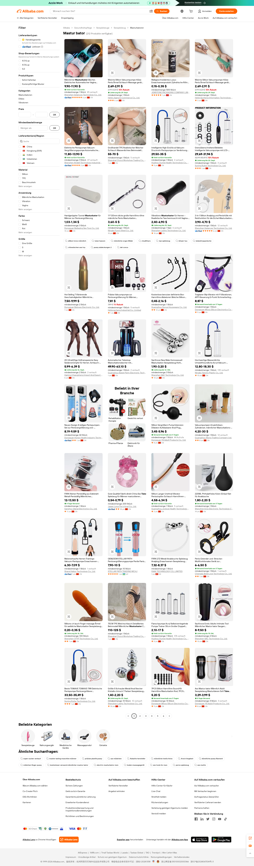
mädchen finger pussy (32, 765)
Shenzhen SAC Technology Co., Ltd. (167, 375)
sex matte (201, 765)
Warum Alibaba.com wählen (35, 785)
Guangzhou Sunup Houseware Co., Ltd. (169, 307)
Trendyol (156, 852)
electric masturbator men (107, 765)
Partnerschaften (201, 808)
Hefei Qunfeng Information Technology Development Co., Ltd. (214, 98)
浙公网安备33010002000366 (175, 861)
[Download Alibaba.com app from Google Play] (221, 839)
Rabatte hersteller (137, 759)
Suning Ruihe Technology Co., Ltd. (210, 165)
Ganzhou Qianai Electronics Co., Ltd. (80, 509)
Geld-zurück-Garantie (75, 791)
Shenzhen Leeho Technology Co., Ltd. (168, 230)
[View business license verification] (153, 861)
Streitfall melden (158, 797)
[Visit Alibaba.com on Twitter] (208, 819)
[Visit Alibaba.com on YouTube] (219, 819)
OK (54, 114)
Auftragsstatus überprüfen (206, 797)
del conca (124, 247)
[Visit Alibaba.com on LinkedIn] (202, 819)
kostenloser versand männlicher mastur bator (69, 765)
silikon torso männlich (77, 241)
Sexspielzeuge (102, 28)
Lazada (124, 852)
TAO (147, 852)
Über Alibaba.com (31, 779)
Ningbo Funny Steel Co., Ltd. (120, 230)
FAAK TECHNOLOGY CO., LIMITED (167, 571)
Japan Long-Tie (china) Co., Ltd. (122, 506)
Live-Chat (155, 791)
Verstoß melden (158, 813)
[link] (250, 838)
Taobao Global (136, 852)
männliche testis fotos (163, 759)
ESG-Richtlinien (30, 797)
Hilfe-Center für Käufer (161, 785)
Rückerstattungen (159, 802)
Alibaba (66, 28)
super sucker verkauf (32, 759)
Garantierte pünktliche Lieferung (81, 797)
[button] (151, 11)
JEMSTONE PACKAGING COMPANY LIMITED (170, 92)
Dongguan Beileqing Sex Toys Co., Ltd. (81, 228)
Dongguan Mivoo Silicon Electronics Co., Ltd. (214, 309)
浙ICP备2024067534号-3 (202, 861)
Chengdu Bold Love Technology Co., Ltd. (213, 573)
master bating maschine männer (62, 759)
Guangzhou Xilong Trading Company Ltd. (213, 437)
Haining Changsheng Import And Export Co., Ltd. (83, 375)
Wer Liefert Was (169, 852)
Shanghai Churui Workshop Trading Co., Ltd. (127, 160)
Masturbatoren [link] (137, 28)
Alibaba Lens (29, 839)
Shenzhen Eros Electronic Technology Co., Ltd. (214, 509)
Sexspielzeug (120, 28)
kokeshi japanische (203, 241)
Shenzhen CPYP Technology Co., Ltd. (81, 638)
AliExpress (82, 852)
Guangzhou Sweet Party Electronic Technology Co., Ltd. (127, 373)
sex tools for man (160, 765)
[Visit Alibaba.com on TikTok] (225, 819)
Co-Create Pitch (30, 791)
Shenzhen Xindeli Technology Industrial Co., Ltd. (83, 162)
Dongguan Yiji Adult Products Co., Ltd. (168, 440)
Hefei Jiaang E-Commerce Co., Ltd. (124, 98)
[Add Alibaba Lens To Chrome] (69, 839)
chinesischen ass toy (76, 247)
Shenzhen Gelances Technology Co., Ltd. (83, 95)
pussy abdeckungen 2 (103, 247)
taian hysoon (100, 241)
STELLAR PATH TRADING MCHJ (122, 571)
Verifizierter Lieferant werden (207, 802)
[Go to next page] (169, 716)
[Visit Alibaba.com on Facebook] (196, 819)
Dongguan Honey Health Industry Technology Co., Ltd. (83, 437)
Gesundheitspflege (83, 28)
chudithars (146, 241)
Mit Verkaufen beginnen (205, 791)
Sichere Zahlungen (74, 785)
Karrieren (27, 802)
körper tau (183, 241)
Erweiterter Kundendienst (77, 802)
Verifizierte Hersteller (118, 785)
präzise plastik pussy (93, 759)
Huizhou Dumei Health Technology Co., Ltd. (170, 162)
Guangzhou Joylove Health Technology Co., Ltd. (170, 509)
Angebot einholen (116, 791)
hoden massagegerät (135, 765)
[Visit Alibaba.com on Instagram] (213, 819)
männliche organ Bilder (123, 241)
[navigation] (39, 372)
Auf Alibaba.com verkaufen (206, 785)
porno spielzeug (182, 765)
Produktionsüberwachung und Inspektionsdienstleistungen (79, 809)
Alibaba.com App (180, 839)
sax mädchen (116, 759)
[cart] (191, 11)
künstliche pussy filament (212, 759)
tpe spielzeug (164, 241)
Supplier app (123, 839)
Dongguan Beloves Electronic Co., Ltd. (81, 307)
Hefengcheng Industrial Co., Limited (124, 310)
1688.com (94, 852)
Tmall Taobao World (110, 852)
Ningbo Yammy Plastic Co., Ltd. (209, 373)
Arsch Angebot (187, 759)
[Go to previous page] (128, 716)
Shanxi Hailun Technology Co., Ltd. (79, 571)
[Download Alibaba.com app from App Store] (200, 839)
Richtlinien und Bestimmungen (80, 816)
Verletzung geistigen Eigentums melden (169, 808)
